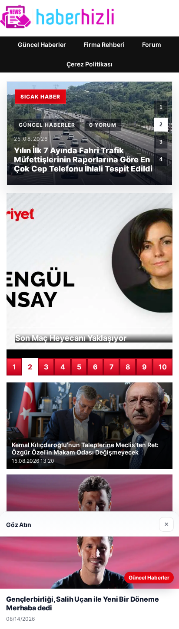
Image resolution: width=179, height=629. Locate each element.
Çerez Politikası (89, 64)
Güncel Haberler (42, 44)
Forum (151, 44)
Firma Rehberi (104, 44)
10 (163, 366)
